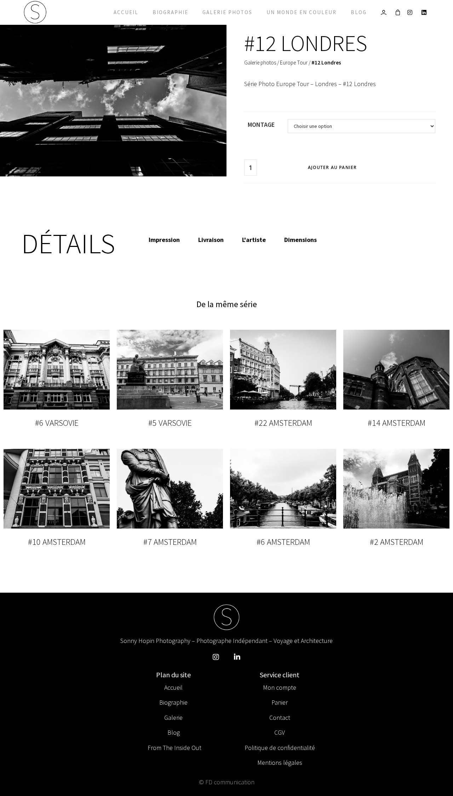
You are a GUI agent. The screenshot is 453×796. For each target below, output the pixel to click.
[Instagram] (411, 12)
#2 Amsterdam (396, 541)
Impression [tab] (164, 240)
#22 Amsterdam (283, 422)
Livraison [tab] (211, 240)
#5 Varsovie (170, 422)
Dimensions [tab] (300, 240)
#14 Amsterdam (396, 422)
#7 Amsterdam (170, 541)
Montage (261, 124)
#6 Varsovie (57, 422)
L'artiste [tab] (254, 240)
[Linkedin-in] (237, 657)
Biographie (170, 12)
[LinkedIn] (426, 12)
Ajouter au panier (332, 167)
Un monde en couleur (301, 12)
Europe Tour (294, 62)
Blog (359, 12)
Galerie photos (227, 12)
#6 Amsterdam (283, 541)
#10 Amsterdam (57, 541)
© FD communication (226, 782)
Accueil (126, 12)
